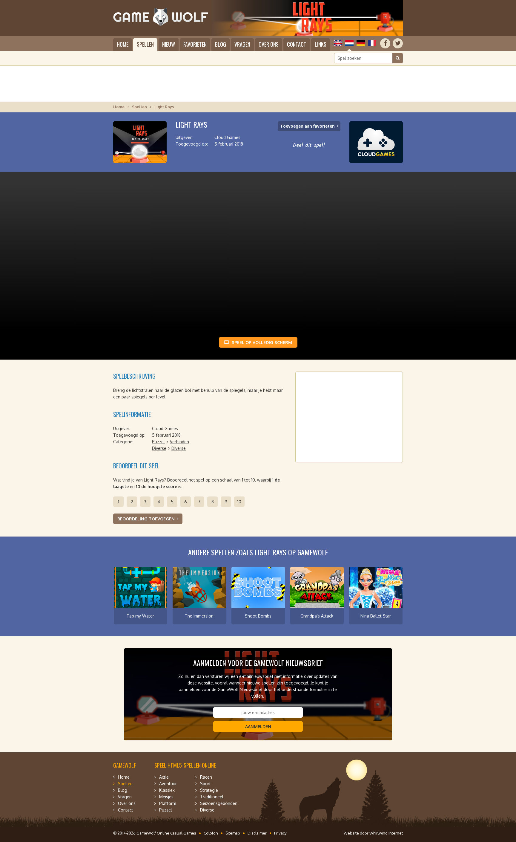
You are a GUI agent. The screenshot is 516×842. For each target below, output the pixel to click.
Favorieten (195, 44)
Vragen (242, 44)
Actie (164, 777)
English (338, 43)
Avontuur (168, 783)
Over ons (269, 44)
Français (372, 43)
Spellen (145, 44)
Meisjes (166, 796)
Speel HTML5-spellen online (185, 765)
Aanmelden (258, 726)
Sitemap (232, 833)
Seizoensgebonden (218, 803)
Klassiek (167, 790)
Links (320, 44)
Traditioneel (211, 796)
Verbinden (179, 441)
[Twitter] (398, 43)
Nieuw (168, 44)
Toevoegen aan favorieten (307, 126)
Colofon (211, 833)
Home (122, 44)
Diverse (159, 448)
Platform (167, 803)
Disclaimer (257, 833)
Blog (220, 44)
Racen (206, 777)
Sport (205, 783)
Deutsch (361, 43)
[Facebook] (385, 43)
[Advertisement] (258, 83)
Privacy (280, 833)
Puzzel (158, 441)
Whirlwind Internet (386, 833)
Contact (296, 44)
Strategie (209, 790)
